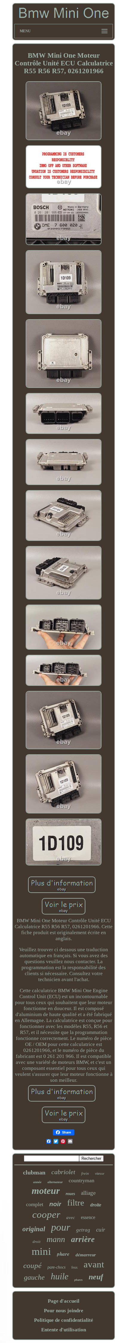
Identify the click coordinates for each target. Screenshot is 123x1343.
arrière (83, 1239)
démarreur (86, 1254)
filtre (75, 1202)
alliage (88, 1193)
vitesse (99, 1173)
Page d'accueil (63, 1301)
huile (59, 1276)
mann (56, 1239)
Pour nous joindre (63, 1310)
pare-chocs (56, 1267)
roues (70, 1193)
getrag (83, 1230)
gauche (34, 1277)
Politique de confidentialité (63, 1320)
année (37, 1182)
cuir (100, 1229)
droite (95, 1204)
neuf (96, 1276)
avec (70, 1217)
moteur (46, 1190)
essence (88, 1217)
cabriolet (63, 1172)
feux (74, 1267)
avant (94, 1264)
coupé (32, 1265)
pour (60, 1227)
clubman (34, 1172)
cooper (46, 1214)
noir (55, 1203)
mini (41, 1251)
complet (34, 1204)
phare (63, 1254)
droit (37, 1241)
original (33, 1229)
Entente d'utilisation (63, 1330)
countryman (81, 1180)
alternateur (55, 1182)
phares (78, 1279)
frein (85, 1173)
